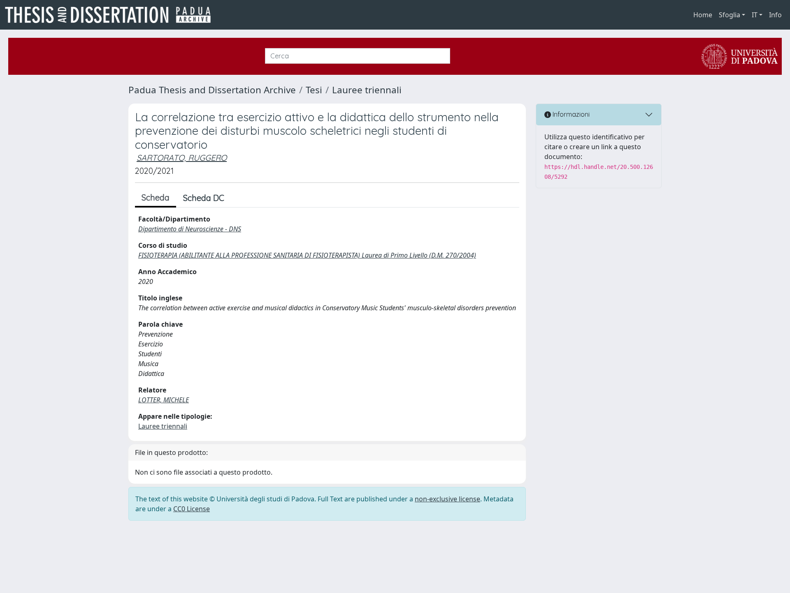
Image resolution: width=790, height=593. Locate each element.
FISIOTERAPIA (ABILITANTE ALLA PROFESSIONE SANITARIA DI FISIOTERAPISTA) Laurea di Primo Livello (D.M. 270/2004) (307, 255)
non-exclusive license (447, 498)
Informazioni (570, 114)
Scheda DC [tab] (203, 198)
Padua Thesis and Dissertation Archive (212, 89)
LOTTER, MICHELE (163, 399)
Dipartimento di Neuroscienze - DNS (189, 228)
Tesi (314, 89)
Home (702, 14)
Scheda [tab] (156, 197)
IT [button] (754, 14)
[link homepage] (111, 15)
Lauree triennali (367, 89)
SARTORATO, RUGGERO (182, 157)
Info (775, 14)
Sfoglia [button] (729, 14)
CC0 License (191, 508)
